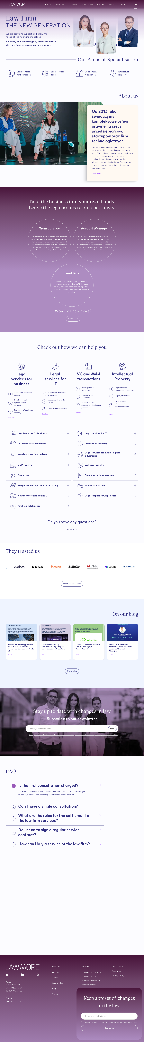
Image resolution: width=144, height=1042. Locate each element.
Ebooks (100, 4)
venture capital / (42, 45)
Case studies (87, 4)
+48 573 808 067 (22, 914)
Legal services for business (91, 972)
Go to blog (72, 671)
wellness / (11, 42)
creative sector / (47, 42)
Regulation (116, 971)
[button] (61, 4)
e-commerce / (24, 45)
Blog (54, 989)
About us (56, 966)
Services (48, 4)
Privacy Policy (132, 1022)
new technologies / (27, 42)
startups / (11, 45)
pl (132, 4)
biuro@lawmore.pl (22, 917)
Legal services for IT (89, 976)
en (135, 4)
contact (106, 52)
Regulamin (76, 735)
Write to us (73, 319)
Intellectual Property (89, 984)
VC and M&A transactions (91, 980)
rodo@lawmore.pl (22, 920)
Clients (74, 4)
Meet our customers (72, 584)
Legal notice (117, 966)
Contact (122, 4)
